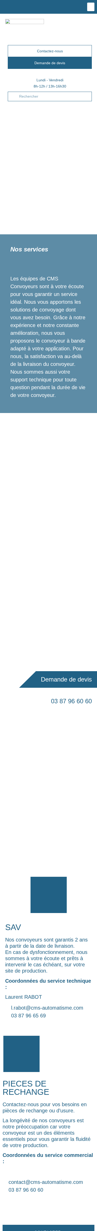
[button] (90, 7)
